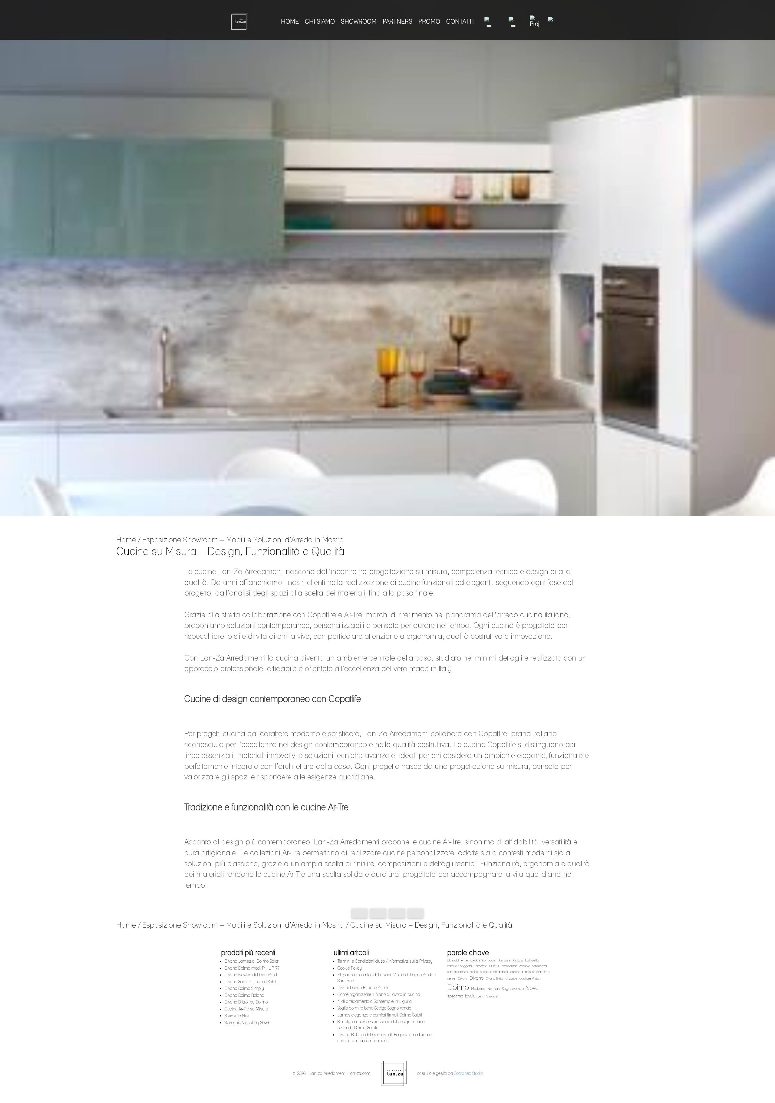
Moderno (478, 988)
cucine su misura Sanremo (529, 972)
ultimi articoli (351, 952)
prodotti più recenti (248, 952)
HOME (290, 21)
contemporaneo (457, 972)
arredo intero (478, 960)
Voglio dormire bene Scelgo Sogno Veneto (374, 1008)
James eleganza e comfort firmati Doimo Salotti (380, 1015)
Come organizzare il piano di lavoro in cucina (379, 994)
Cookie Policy (350, 968)
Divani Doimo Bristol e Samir (363, 987)
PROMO (429, 21)
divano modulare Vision (523, 978)
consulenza (539, 966)
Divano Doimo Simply (244, 988)
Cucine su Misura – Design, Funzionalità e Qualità (431, 924)
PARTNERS (397, 21)
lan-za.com (360, 1073)
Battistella (532, 960)
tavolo (470, 995)
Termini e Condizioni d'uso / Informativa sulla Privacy (385, 961)
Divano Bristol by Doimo (246, 1002)
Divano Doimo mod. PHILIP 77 (252, 968)
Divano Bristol (494, 979)
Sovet (533, 987)
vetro (481, 996)
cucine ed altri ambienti (494, 972)
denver (451, 979)
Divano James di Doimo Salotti (252, 961)
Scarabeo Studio (468, 1073)
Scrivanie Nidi (237, 1015)
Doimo (458, 987)
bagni (491, 960)
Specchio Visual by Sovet (247, 1022)
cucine (474, 972)
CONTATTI (460, 21)
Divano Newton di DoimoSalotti (252, 974)
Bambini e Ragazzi (510, 960)
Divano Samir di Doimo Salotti (251, 981)
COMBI (494, 966)
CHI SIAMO (320, 21)
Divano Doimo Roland (244, 995)
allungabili (453, 960)
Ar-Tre (464, 960)
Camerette (480, 966)
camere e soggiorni (459, 966)
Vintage (491, 996)
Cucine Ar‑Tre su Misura (246, 1009)
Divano (476, 978)
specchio (455, 996)
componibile (509, 966)
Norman (493, 989)
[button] (489, 21)
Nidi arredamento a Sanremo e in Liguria (375, 1001)
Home (126, 539)
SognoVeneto (513, 988)
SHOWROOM (359, 21)
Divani (462, 978)
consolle (524, 966)
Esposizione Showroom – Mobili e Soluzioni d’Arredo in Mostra (243, 539)
